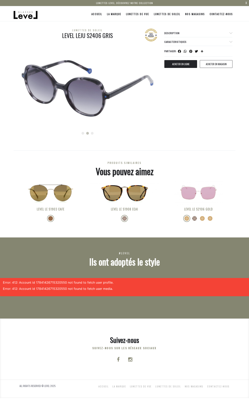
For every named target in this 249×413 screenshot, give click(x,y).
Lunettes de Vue (137, 14)
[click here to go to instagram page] (130, 360)
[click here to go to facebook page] (118, 360)
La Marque (114, 14)
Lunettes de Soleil (167, 14)
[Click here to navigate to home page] (26, 13)
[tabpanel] (88, 88)
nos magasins (195, 14)
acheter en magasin (216, 64)
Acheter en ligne (180, 64)
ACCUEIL (96, 14)
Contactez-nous (221, 14)
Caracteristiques (175, 41)
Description (172, 33)
